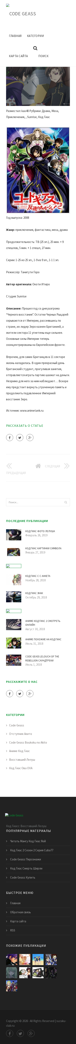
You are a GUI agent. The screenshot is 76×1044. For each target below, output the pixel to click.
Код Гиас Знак (34, 593)
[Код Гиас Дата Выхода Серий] (11, 972)
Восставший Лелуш (22, 760)
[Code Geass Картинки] (11, 985)
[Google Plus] (29, 437)
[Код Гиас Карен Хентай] (24, 972)
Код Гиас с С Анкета (37, 576)
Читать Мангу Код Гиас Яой (28, 841)
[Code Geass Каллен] (38, 959)
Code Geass (16, 725)
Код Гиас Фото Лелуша (40, 531)
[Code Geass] (21, 13)
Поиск (43, 56)
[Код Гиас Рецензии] (11, 959)
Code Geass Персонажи (25, 859)
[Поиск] (66, 502)
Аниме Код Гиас (19, 751)
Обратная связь (20, 912)
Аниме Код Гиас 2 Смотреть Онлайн (42, 623)
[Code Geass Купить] (38, 972)
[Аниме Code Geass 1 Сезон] (24, 959)
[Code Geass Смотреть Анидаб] (51, 959)
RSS (12, 930)
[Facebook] (9, 437)
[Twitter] (19, 437)
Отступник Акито (20, 734)
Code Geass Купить (22, 877)
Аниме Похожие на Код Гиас (43, 639)
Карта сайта (18, 56)
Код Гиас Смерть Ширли (26, 868)
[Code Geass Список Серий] (51, 972)
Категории (35, 36)
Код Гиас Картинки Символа (43, 548)
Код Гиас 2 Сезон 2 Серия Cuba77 (31, 850)
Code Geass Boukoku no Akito (28, 742)
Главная (15, 36)
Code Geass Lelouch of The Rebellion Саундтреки (42, 658)
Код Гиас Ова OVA (20, 768)
